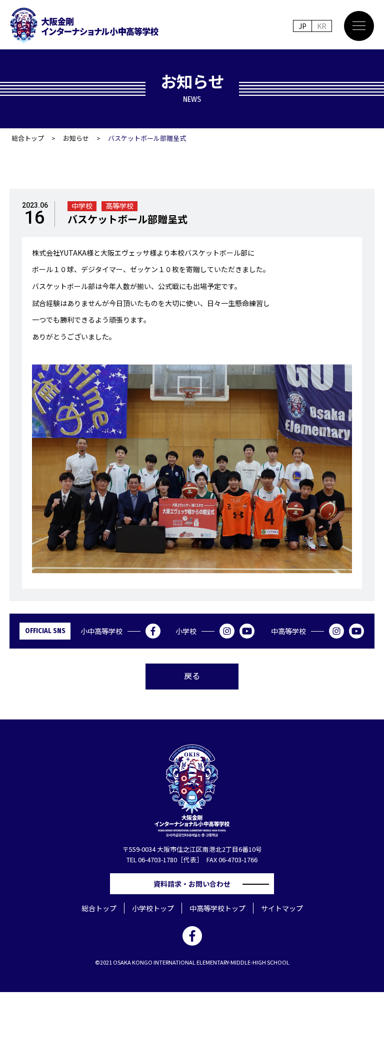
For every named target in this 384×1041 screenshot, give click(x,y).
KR (321, 26)
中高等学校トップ (218, 908)
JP (302, 26)
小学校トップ (153, 908)
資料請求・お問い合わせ (196, 884)
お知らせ (76, 138)
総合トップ (28, 138)
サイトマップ (282, 908)
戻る (192, 676)
